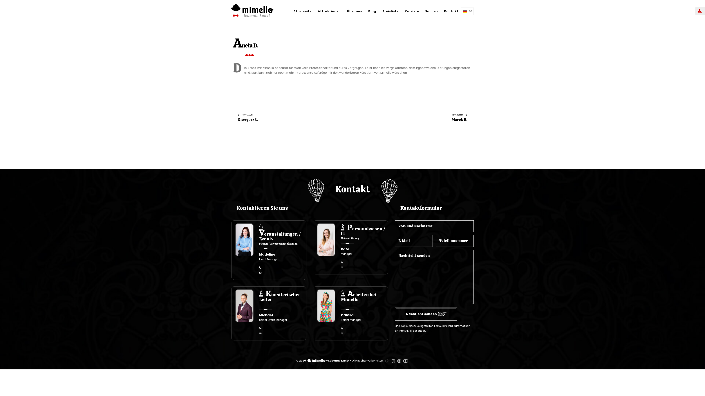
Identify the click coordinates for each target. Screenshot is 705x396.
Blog (372, 11)
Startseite (303, 11)
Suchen (431, 11)
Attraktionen (329, 11)
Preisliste (390, 11)
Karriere (412, 11)
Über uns (354, 11)
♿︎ (700, 11)
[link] (386, 360)
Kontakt (451, 11)
